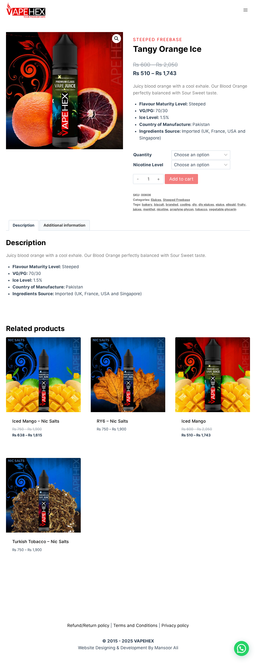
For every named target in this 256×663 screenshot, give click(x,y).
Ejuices (156, 200)
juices (137, 209)
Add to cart (181, 179)
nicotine (162, 209)
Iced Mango (194, 421)
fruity (242, 204)
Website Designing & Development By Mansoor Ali (128, 647)
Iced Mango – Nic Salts (35, 421)
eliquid (231, 204)
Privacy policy (175, 625)
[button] (116, 38)
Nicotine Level (148, 164)
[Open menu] (245, 10)
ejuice (220, 204)
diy (194, 204)
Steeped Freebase (157, 39)
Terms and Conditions (135, 625)
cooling (185, 204)
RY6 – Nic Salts (112, 421)
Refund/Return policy (88, 625)
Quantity (142, 154)
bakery (147, 204)
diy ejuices (206, 204)
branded (172, 204)
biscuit (159, 204)
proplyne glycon (182, 209)
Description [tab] (23, 225)
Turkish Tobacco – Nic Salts (40, 541)
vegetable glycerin (222, 209)
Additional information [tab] (65, 225)
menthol (149, 209)
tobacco (201, 209)
